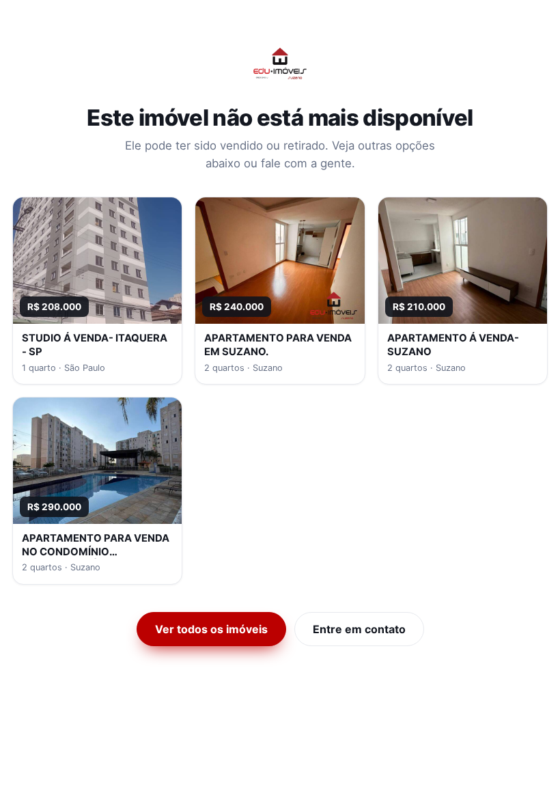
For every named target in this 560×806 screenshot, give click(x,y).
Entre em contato (359, 629)
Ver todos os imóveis (211, 629)
